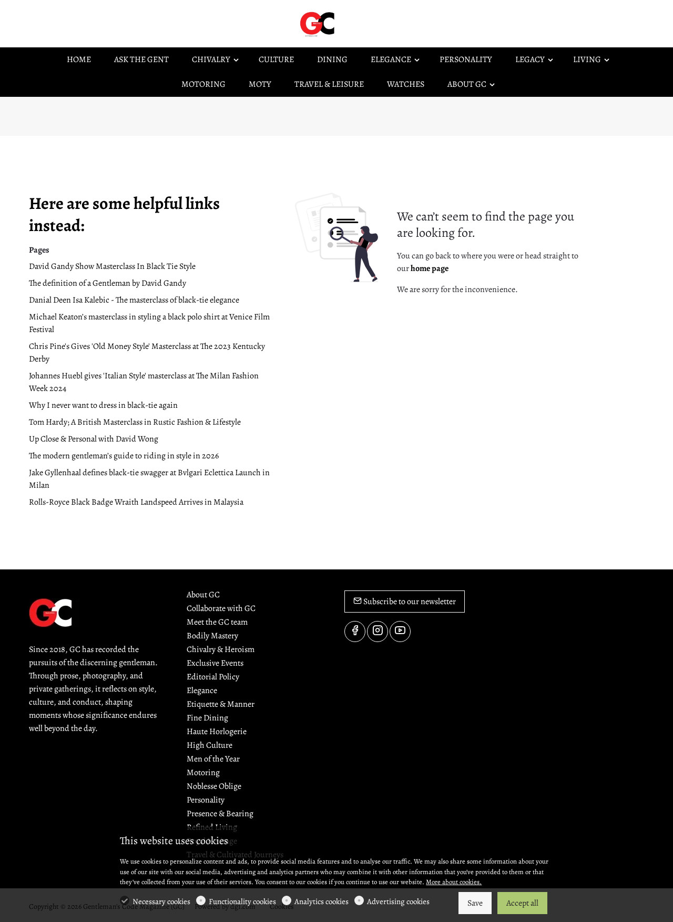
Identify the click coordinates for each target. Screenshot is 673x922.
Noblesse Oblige (214, 786)
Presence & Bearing (220, 813)
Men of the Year (213, 759)
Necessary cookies (161, 901)
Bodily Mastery (212, 636)
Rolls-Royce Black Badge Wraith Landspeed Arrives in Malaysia (136, 502)
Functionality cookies (242, 901)
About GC (203, 594)
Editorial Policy (213, 677)
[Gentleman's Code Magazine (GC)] (341, 23)
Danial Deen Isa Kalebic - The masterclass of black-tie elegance (134, 300)
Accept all (522, 903)
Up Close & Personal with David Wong (93, 439)
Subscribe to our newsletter (409, 601)
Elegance (202, 690)
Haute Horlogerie (217, 731)
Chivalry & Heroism (220, 649)
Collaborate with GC (221, 608)
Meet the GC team (217, 622)
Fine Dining (207, 718)
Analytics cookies (321, 901)
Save (475, 903)
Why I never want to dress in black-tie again (103, 405)
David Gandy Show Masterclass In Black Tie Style (112, 266)
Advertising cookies (398, 901)
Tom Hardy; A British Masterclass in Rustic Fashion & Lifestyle (135, 422)
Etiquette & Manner (220, 704)
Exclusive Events (215, 663)
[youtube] (400, 631)
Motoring (203, 772)
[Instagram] (377, 631)
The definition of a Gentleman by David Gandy (107, 283)
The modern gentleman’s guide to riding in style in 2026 (124, 456)
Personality (206, 800)
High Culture (209, 745)
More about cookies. (454, 881)
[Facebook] (354, 631)
